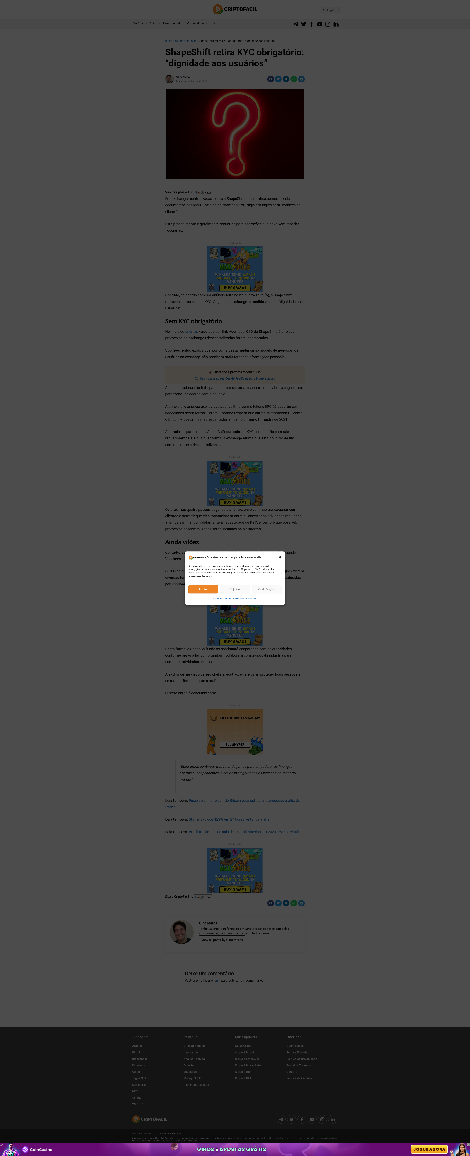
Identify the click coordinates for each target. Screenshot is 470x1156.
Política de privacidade (244, 598)
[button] (280, 557)
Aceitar (203, 589)
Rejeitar (235, 589)
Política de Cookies (221, 598)
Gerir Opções (266, 589)
